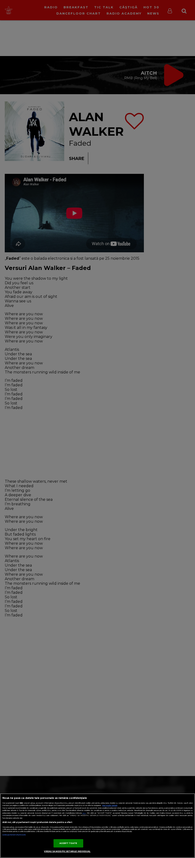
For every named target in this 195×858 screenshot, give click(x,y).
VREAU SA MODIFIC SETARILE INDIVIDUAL (67, 851)
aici (84, 813)
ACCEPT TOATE (68, 843)
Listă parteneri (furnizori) (13, 835)
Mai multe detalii (109, 805)
